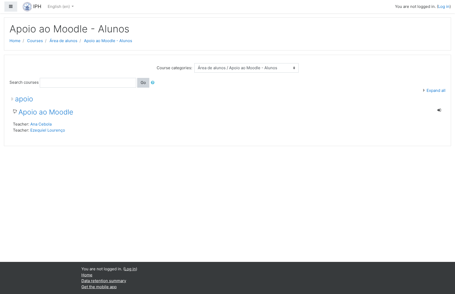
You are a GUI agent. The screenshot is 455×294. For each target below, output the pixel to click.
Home (15, 40)
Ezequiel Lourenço (47, 130)
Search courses (24, 82)
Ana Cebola (41, 124)
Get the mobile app (99, 286)
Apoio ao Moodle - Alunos (108, 40)
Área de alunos (63, 40)
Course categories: (174, 67)
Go (143, 82)
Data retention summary (103, 280)
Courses (35, 40)
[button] (153, 82)
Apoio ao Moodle (45, 112)
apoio (24, 99)
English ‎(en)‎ (59, 6)
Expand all (436, 90)
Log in (443, 6)
